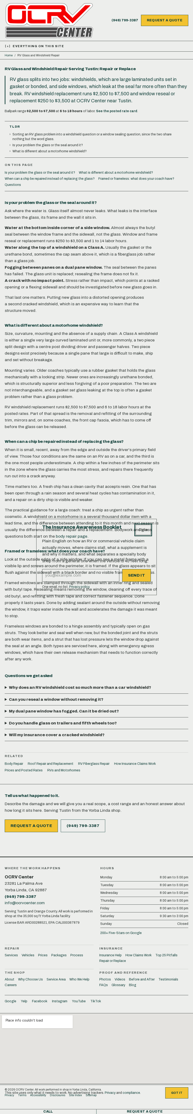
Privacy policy (79, 587)
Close (143, 530)
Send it (136, 575)
